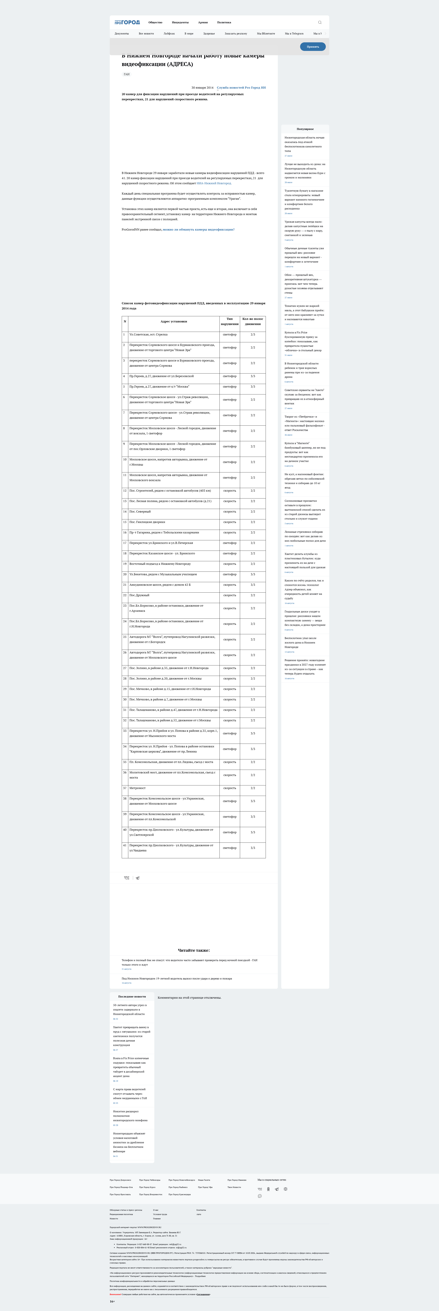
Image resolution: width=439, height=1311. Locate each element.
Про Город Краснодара (180, 1194)
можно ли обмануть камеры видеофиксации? (199, 229)
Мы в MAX (319, 33)
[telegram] (138, 877)
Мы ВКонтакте (266, 33)
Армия (203, 22)
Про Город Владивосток (150, 1194)
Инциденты (180, 22)
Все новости (146, 33)
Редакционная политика (121, 1214)
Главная (157, 1218)
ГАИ (126, 74)
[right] (325, 33)
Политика (224, 22)
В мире (189, 33)
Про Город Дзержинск (120, 1180)
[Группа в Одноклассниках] (268, 1189)
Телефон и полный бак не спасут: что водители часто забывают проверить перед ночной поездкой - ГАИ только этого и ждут (189, 964)
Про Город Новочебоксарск (182, 1180)
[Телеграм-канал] (277, 1189)
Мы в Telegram (294, 33)
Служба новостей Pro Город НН (241, 87)
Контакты (201, 1210)
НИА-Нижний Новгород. (214, 183)
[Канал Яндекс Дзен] (285, 1189)
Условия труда (160, 1214)
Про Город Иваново (237, 1180)
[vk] (127, 877)
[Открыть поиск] (319, 22)
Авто (199, 1214)
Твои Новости (234, 1187)
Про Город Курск (147, 1187)
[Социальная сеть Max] (260, 1196)
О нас (155, 1210)
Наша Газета (204, 1180)
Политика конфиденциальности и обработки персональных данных (142, 1281)
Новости (114, 1218)
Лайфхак (169, 33)
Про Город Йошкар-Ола (121, 1187)
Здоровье (209, 33)
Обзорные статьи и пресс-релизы (126, 1210)
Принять (313, 46)
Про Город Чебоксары (149, 1180)
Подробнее (200, 1276)
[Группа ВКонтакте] (260, 1189)
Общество (155, 22)
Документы (122, 33)
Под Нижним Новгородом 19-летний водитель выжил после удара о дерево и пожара (177, 980)
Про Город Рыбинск (178, 1187)
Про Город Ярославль (120, 1194)
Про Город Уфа (205, 1187)
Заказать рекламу (236, 33)
